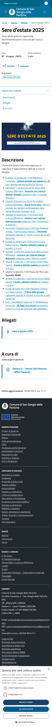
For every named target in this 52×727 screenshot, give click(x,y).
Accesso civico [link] (8, 659)
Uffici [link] (4, 444)
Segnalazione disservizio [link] (13, 645)
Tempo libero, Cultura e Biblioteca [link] (17, 562)
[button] (26, 722)
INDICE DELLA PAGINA (11, 90)
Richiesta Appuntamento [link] (13, 642)
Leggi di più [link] (22, 683)
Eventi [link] (5, 569)
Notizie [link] (5, 535)
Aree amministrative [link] (11, 441)
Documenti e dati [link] (10, 454)
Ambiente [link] (6, 478)
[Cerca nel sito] (44, 12)
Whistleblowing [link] (9, 662)
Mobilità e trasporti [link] (11, 508)
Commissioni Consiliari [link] (12, 451)
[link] (24, 12)
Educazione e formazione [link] (13, 498)
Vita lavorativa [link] (8, 522)
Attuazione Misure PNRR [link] (13, 652)
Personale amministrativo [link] (14, 447)
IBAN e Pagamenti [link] (10, 665)
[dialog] (26, 696)
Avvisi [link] (4, 542)
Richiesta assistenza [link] (11, 649)
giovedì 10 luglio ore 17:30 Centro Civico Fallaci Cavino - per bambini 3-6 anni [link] (28, 282)
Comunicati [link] (7, 538)
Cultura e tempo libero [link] (12, 495)
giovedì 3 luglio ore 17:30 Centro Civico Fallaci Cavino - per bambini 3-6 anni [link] (27, 265)
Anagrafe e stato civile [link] (12, 481)
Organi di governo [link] (10, 431)
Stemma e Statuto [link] (10, 458)
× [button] (49, 669)
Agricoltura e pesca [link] (11, 474)
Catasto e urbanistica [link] (12, 491)
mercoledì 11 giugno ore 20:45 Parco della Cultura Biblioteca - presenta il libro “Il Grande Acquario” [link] (26, 193)
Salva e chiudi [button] (26, 702)
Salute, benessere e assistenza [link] (16, 511)
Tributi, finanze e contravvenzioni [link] (17, 515)
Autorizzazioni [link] (8, 488)
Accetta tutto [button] (26, 709)
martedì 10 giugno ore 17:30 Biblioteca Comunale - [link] (28, 181)
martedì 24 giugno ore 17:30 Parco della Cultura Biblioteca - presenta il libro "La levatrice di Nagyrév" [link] (27, 219)
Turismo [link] (5, 518)
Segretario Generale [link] (11, 434)
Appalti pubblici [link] (9, 485)
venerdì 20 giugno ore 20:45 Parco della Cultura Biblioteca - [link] (28, 206)
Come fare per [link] (8, 579)
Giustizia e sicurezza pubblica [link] (15, 501)
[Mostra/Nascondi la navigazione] (5, 11)
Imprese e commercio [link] (12, 505)
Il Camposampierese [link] (11, 559)
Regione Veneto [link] (10, 3)
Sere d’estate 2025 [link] (22, 331)
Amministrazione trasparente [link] (15, 655)
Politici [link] (5, 437)
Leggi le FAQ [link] (7, 638)
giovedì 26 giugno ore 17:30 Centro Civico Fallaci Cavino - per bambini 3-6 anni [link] (27, 245)
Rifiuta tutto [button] (26, 716)
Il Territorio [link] (7, 555)
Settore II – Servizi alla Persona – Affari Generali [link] (29, 370)
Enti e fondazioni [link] (9, 461)
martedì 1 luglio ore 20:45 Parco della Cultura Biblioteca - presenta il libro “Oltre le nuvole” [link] (27, 255)
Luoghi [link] (5, 566)
